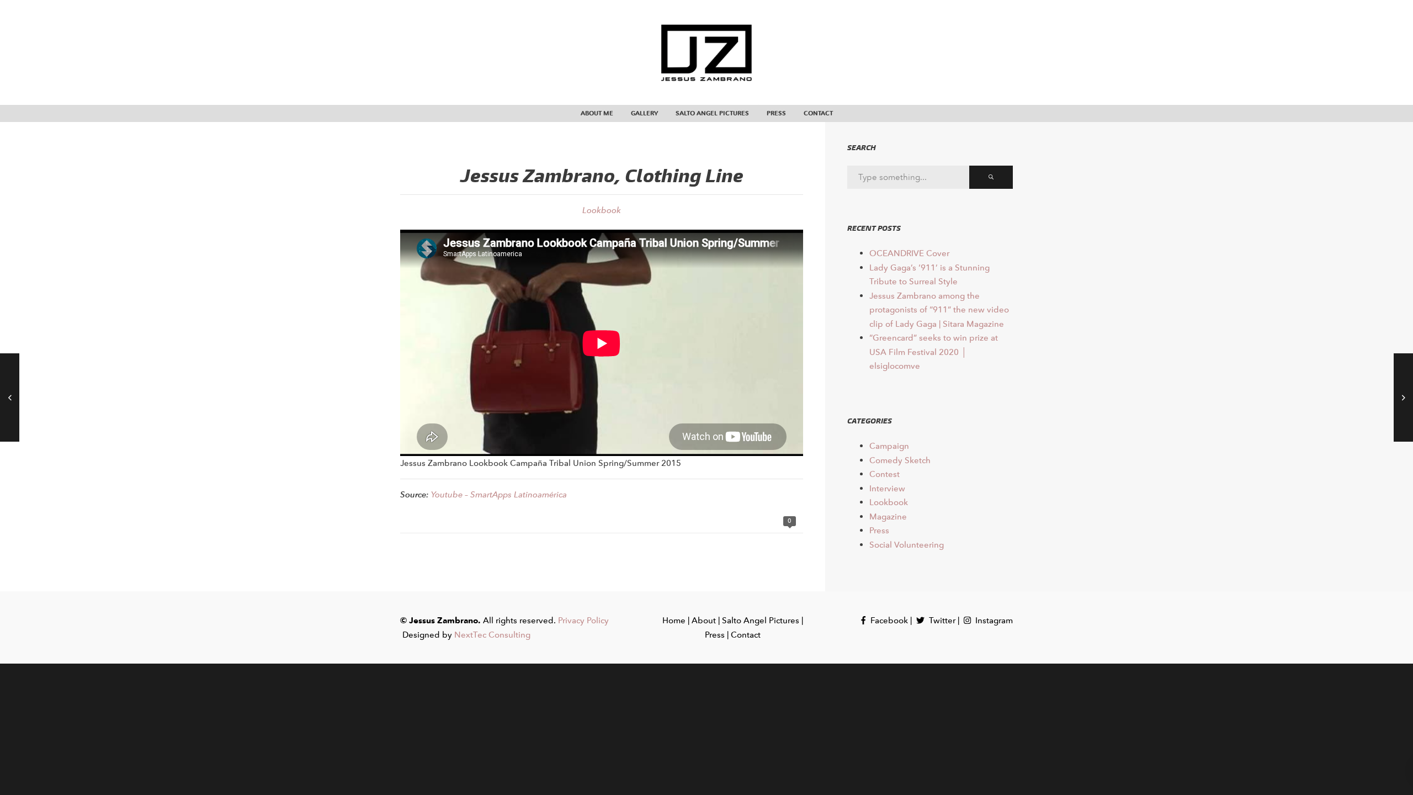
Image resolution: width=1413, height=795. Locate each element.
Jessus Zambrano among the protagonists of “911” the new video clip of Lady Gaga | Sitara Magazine (939, 309)
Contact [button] (818, 113)
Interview (887, 488)
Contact (746, 634)
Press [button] (776, 113)
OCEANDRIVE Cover (909, 253)
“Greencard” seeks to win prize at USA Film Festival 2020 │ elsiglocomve (933, 351)
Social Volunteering (906, 544)
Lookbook (601, 210)
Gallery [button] (644, 113)
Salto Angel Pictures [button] (712, 113)
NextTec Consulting (492, 634)
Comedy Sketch (900, 460)
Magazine (888, 516)
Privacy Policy (583, 620)
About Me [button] (597, 113)
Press (879, 530)
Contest (884, 474)
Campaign (889, 446)
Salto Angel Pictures (760, 620)
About (704, 620)
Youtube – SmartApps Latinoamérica (499, 494)
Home (674, 620)
